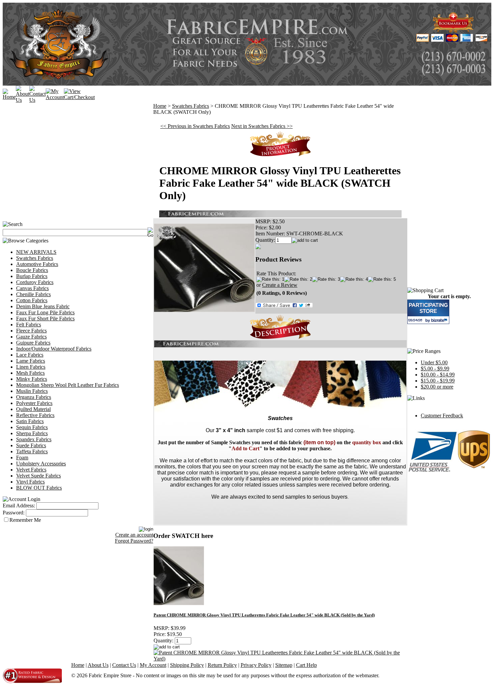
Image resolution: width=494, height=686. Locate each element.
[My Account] (55, 97)
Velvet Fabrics (31, 469)
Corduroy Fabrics (34, 282)
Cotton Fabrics (31, 300)
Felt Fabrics (28, 324)
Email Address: (19, 505)
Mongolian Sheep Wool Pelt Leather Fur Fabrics (67, 385)
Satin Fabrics (30, 421)
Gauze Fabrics (31, 336)
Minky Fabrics (31, 379)
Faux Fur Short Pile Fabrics (45, 318)
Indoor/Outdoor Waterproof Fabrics (53, 349)
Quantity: (265, 240)
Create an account (134, 535)
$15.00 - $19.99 (438, 380)
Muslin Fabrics (32, 391)
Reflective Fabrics (35, 415)
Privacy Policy (256, 665)
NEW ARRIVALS (36, 252)
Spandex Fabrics (33, 439)
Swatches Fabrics (34, 258)
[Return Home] (9, 97)
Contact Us (124, 665)
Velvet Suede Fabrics (38, 475)
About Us (98, 665)
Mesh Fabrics (30, 373)
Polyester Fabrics (34, 403)
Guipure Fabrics (33, 343)
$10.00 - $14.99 (438, 374)
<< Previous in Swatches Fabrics (195, 126)
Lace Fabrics (29, 355)
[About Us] (22, 100)
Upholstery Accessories (41, 463)
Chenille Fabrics (33, 294)
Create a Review (279, 285)
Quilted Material (33, 409)
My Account (153, 665)
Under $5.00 (434, 362)
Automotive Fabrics (37, 264)
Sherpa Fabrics (32, 433)
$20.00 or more (437, 387)
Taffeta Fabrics (32, 451)
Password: (14, 512)
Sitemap (283, 665)
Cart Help (306, 665)
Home (159, 106)
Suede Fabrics (31, 445)
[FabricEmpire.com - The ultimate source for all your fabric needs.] (453, 31)
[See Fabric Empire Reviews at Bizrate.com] (428, 312)
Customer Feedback (442, 415)
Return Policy (222, 665)
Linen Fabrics (30, 367)
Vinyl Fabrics (30, 482)
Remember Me (25, 520)
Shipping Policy (187, 665)
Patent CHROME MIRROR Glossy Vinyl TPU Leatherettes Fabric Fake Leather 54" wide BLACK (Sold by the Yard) (264, 615)
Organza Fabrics (33, 397)
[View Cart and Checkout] (79, 97)
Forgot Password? (134, 541)
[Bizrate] (440, 320)
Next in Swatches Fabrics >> (262, 126)
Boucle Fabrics (32, 270)
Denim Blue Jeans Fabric (43, 306)
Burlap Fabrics (31, 276)
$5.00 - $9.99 (435, 368)
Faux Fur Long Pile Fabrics (45, 312)
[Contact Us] (37, 100)
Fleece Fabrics (31, 330)
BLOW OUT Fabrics (39, 488)
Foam (22, 457)
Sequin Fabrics (32, 427)
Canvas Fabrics (32, 288)
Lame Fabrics (30, 361)
